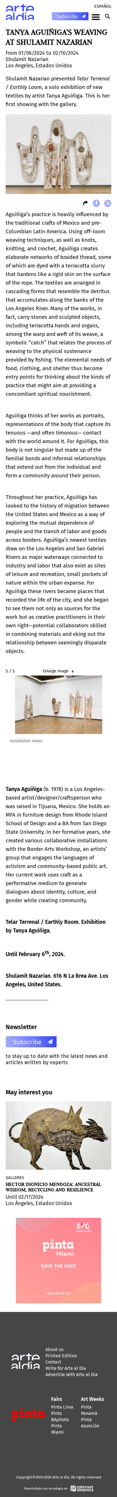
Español (102, 6)
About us (54, 1349)
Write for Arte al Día (65, 1368)
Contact (53, 1362)
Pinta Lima (62, 1407)
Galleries (15, 1177)
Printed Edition (61, 1355)
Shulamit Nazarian (27, 59)
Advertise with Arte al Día (71, 1374)
